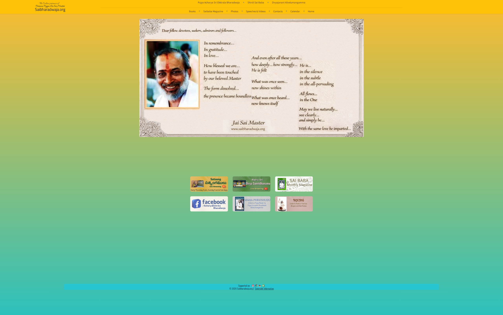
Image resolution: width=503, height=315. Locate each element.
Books (192, 11)
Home (311, 11)
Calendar (295, 11)
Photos (234, 11)
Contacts (278, 11)
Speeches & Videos (255, 11)
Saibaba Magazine (213, 11)
